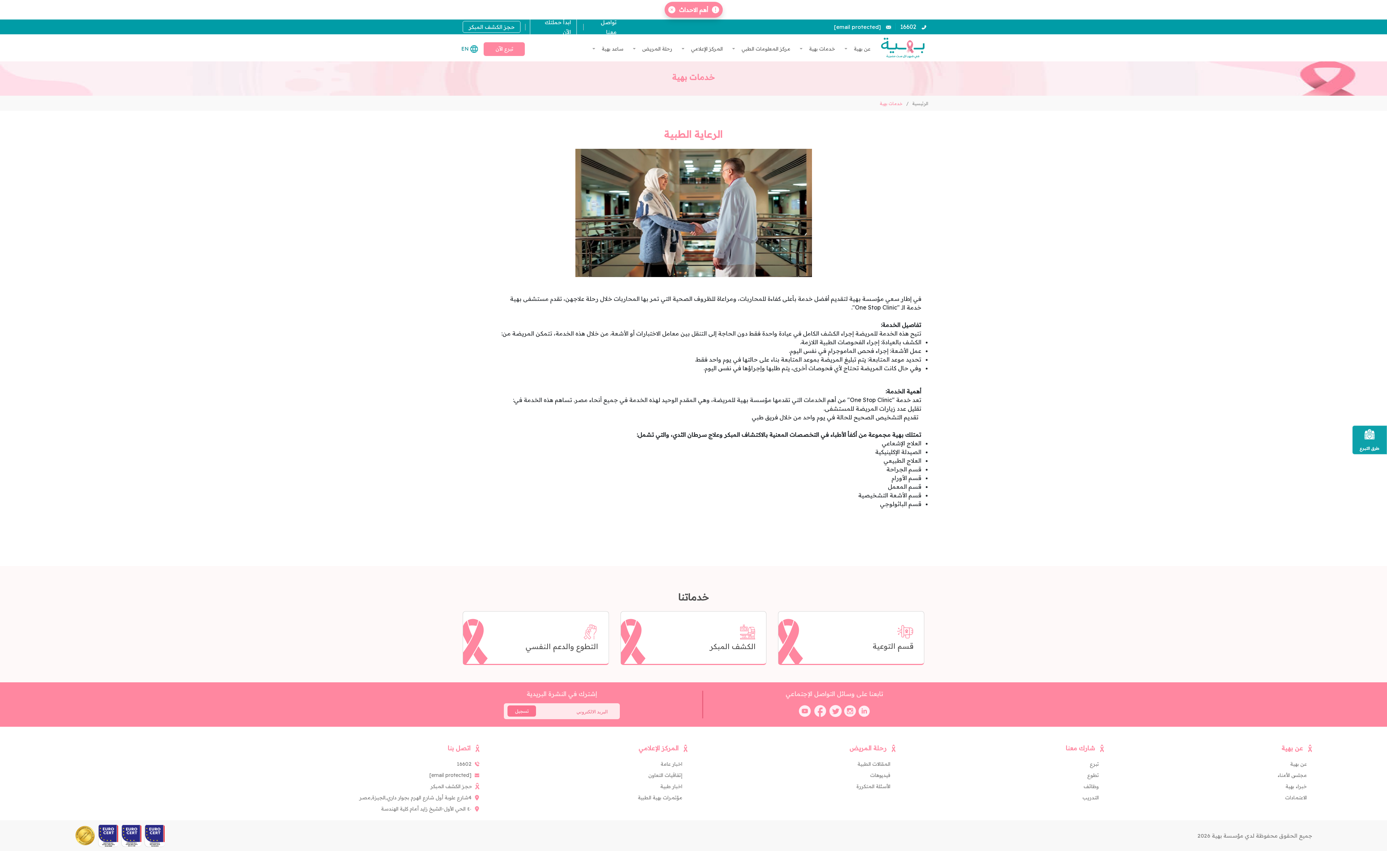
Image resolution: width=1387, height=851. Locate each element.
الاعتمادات (1296, 797)
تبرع (1094, 764)
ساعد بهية (611, 49)
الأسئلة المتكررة (873, 786)
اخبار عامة (671, 764)
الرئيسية (920, 103)
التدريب (1091, 797)
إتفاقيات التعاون (665, 775)
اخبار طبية (671, 786)
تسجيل (522, 711)
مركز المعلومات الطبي (765, 49)
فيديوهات (880, 775)
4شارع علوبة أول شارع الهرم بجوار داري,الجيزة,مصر (415, 797)
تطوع (1093, 775)
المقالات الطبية (873, 764)
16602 (908, 26)
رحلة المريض (656, 49)
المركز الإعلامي (706, 49)
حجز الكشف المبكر (492, 26)
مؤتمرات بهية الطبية (660, 797)
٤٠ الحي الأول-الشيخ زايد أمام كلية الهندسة (426, 808)
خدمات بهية (821, 49)
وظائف (1091, 786)
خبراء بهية (1296, 786)
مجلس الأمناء (1292, 775)
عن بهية (861, 49)
